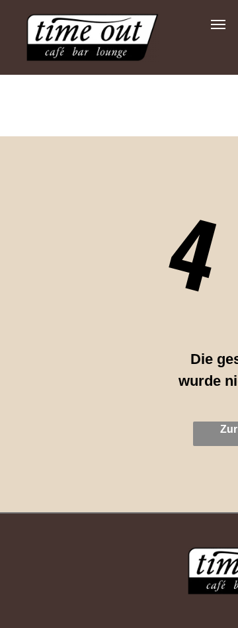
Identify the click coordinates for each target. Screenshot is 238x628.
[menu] (218, 24)
